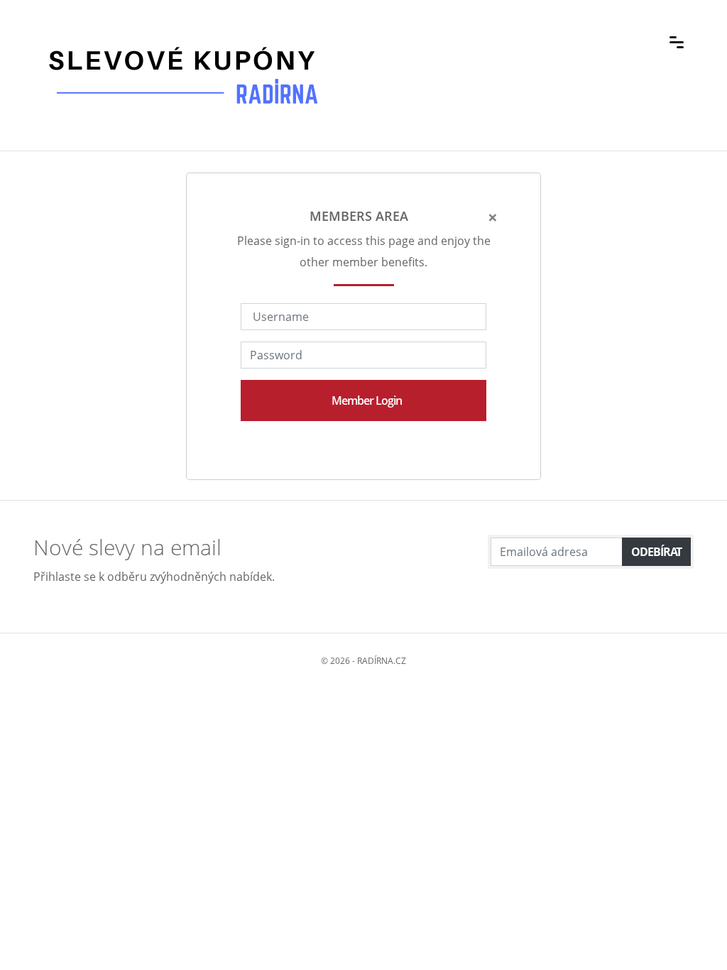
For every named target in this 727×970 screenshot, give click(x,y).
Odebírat (656, 552)
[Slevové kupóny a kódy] (182, 40)
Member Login (367, 400)
